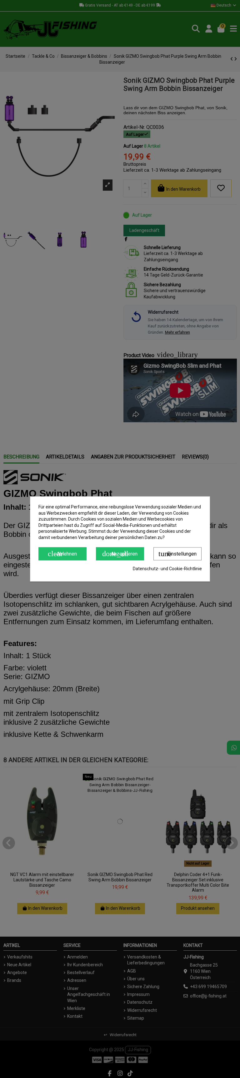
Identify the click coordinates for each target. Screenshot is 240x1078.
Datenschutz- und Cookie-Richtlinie (167, 568)
